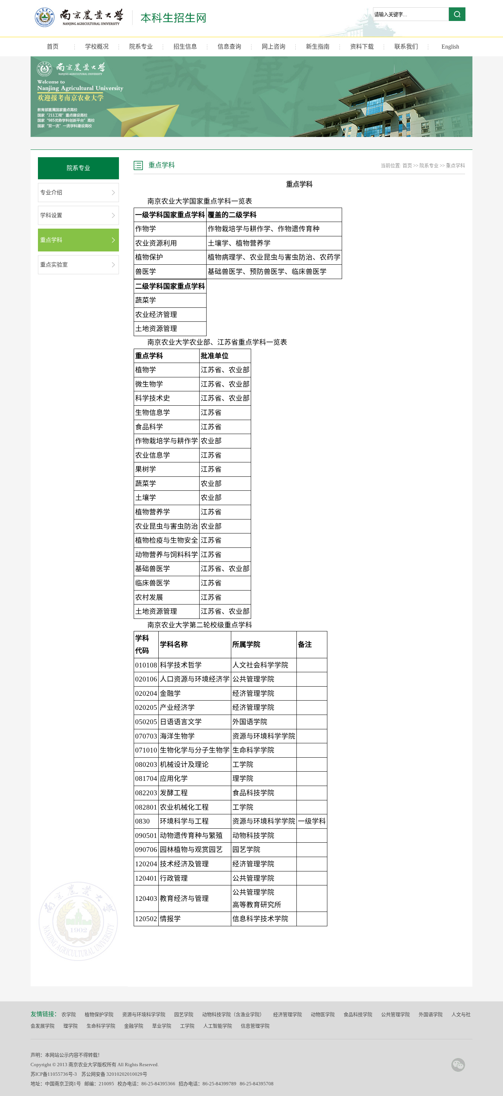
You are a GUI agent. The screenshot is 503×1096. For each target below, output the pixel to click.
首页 (53, 46)
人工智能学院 (217, 1026)
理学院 (70, 1026)
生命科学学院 (101, 1026)
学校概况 (97, 46)
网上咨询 (273, 46)
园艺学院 (183, 1014)
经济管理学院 (287, 1014)
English (450, 46)
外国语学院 (431, 1014)
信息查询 (229, 46)
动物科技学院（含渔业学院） (233, 1014)
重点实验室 (54, 265)
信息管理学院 (255, 1026)
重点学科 (51, 240)
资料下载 (362, 46)
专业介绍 (51, 192)
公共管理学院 (395, 1014)
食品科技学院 (358, 1014)
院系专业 (141, 46)
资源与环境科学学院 (143, 1014)
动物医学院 (323, 1014)
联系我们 (406, 46)
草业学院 (161, 1026)
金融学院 (133, 1026)
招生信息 (185, 46)
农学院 (68, 1014)
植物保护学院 (99, 1014)
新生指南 (318, 46)
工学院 (187, 1026)
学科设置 (51, 215)
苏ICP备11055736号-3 (54, 1074)
